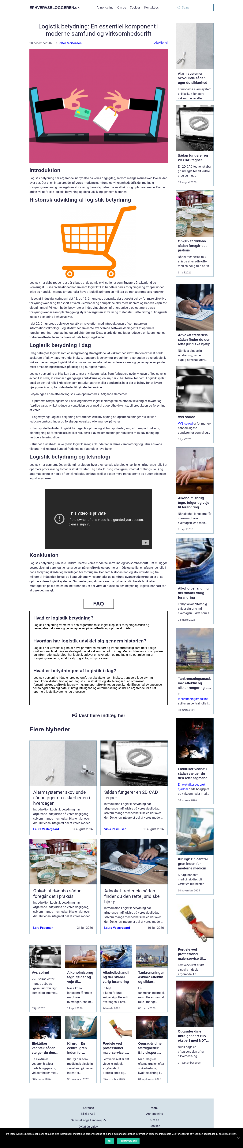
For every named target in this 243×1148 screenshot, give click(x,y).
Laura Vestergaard (46, 829)
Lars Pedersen (43, 928)
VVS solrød (185, 423)
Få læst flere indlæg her (98, 715)
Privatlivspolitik (128, 1140)
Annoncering (105, 7)
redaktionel (160, 42)
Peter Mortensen (70, 43)
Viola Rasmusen (115, 829)
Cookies (135, 7)
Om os (121, 7)
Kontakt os (151, 7)
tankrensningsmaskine (193, 699)
